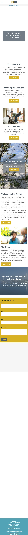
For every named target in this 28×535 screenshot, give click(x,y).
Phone (2, 319)
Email (2, 311)
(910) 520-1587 (14, 527)
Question (3, 328)
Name (2, 303)
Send (4, 339)
